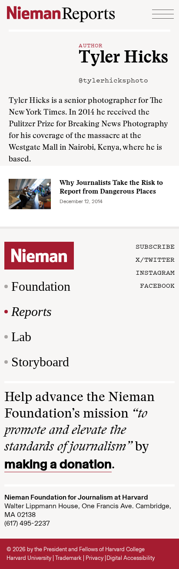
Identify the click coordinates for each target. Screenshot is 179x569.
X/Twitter (155, 259)
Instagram (155, 272)
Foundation (40, 286)
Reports (31, 311)
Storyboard (40, 362)
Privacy (94, 558)
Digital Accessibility (130, 558)
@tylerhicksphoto (113, 80)
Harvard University (29, 558)
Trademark (68, 558)
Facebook (157, 285)
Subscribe (155, 246)
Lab (21, 336)
